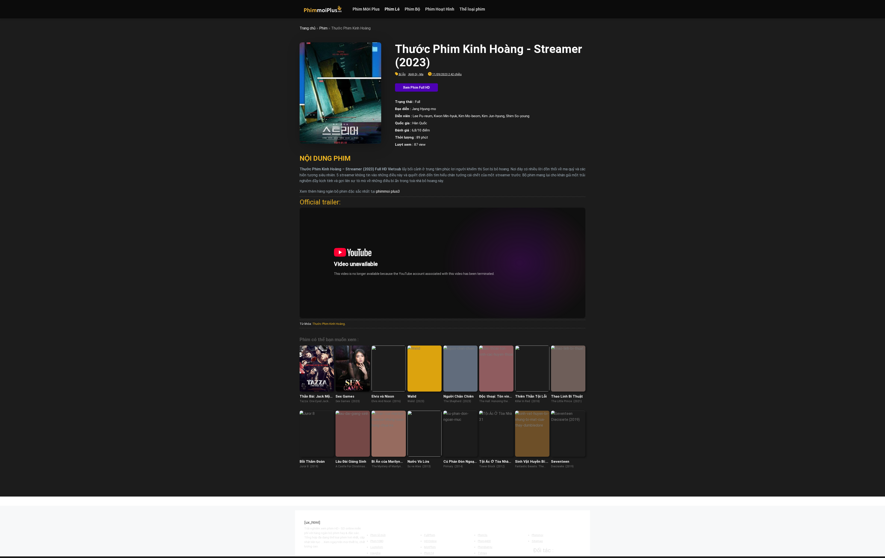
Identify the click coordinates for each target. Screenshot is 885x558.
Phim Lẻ (392, 9)
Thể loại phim (472, 9)
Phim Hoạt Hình (439, 9)
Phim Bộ (412, 9)
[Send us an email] (582, 9)
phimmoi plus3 (388, 191)
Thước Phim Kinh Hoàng (328, 324)
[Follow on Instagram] (570, 9)
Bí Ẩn (402, 74)
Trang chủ (308, 28)
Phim (323, 28)
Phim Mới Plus (366, 9)
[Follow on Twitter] (576, 9)
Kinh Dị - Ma (416, 74)
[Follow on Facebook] (564, 9)
